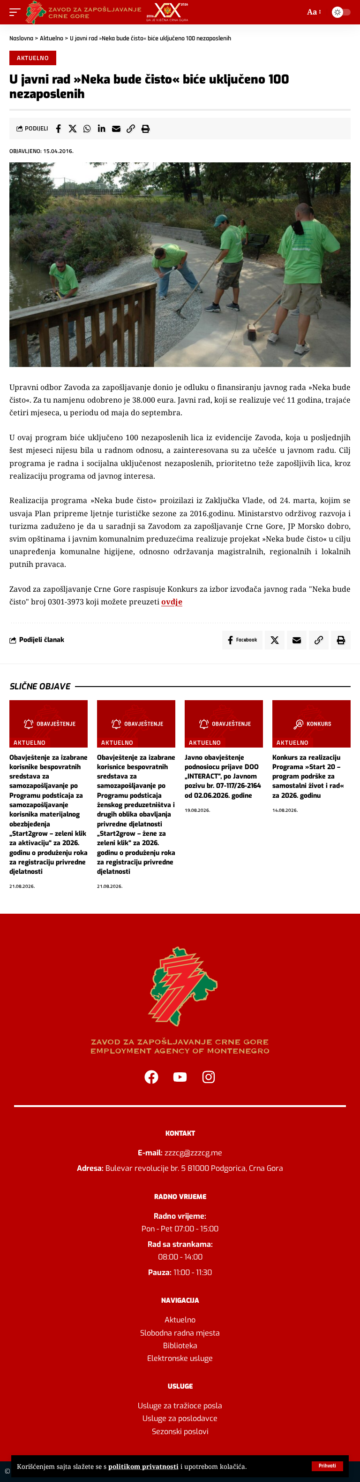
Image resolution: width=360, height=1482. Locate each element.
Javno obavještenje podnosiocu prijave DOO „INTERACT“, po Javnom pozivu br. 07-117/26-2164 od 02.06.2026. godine (223, 776)
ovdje (171, 601)
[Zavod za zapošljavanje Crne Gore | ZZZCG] (109, 12)
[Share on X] (72, 128)
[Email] (116, 128)
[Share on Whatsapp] (87, 128)
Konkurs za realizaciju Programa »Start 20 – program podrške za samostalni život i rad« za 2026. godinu (308, 776)
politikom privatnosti (143, 1466)
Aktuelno (51, 38)
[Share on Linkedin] (101, 128)
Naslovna (21, 38)
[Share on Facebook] (58, 128)
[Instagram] (209, 1077)
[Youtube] (180, 1077)
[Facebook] (151, 1077)
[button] (327, 1466)
